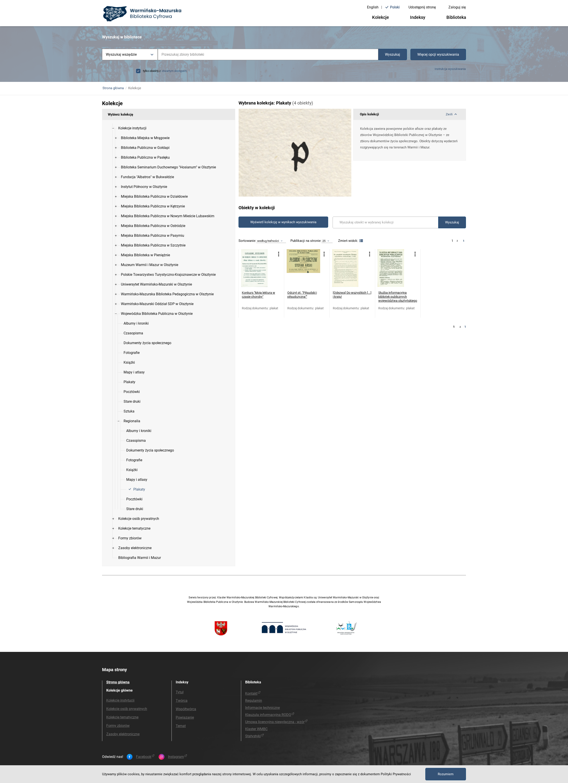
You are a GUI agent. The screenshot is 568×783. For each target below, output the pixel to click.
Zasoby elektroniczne (123, 734)
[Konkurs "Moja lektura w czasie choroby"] (258, 268)
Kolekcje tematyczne (122, 717)
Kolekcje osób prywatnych (126, 709)
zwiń (449, 114)
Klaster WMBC (256, 729)
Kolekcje (380, 17)
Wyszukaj (392, 54)
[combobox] (268, 54)
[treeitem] (168, 318)
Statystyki (253, 736)
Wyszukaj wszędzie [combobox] (121, 54)
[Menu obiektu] (278, 254)
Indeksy (417, 17)
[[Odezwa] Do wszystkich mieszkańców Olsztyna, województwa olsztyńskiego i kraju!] (349, 268)
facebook (143, 757)
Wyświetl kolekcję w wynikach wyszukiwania (283, 222)
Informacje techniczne (262, 708)
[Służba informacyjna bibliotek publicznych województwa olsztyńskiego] (394, 268)
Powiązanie (185, 717)
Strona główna (113, 88)
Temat (181, 726)
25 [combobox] (323, 241)
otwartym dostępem (174, 71)
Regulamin (253, 700)
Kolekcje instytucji (120, 700)
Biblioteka (456, 17)
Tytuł (179, 692)
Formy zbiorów (118, 726)
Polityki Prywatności (396, 774)
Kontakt (251, 693)
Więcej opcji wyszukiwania (438, 54)
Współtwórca (186, 709)
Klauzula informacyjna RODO (268, 715)
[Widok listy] (360, 241)
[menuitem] (132, 128)
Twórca (181, 700)
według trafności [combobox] (268, 241)
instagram (176, 757)
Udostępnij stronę (422, 7)
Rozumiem (446, 774)
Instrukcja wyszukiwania (450, 69)
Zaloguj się (457, 7)
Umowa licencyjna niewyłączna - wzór (274, 722)
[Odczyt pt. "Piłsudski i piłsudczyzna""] (303, 268)
